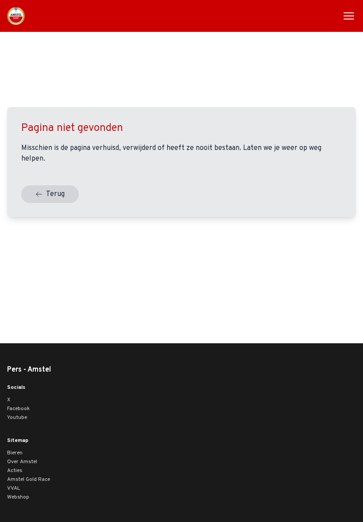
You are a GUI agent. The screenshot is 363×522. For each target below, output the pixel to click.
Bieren (15, 453)
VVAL (13, 488)
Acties (14, 470)
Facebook (18, 408)
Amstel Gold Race (28, 479)
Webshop (18, 497)
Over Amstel (22, 461)
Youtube (17, 417)
